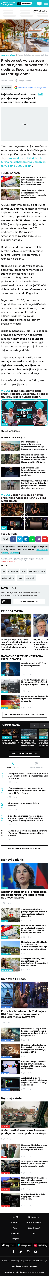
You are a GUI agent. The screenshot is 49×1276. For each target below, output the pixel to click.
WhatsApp (42, 549)
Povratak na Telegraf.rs (9, 3)
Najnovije (12, 859)
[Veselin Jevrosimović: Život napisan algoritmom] (10, 669)
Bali (40, 94)
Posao (20, 578)
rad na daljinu (8, 578)
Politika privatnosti (20, 1266)
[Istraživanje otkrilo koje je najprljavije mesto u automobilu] (10, 1200)
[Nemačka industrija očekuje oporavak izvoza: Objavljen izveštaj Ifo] (10, 702)
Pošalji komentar (29, 601)
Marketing (14, 1261)
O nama (5, 1261)
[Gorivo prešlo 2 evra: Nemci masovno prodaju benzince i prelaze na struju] (24, 1114)
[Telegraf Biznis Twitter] (21, 1251)
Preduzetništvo (8, 55)
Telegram (14, 552)
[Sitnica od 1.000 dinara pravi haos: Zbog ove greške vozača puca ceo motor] (10, 1151)
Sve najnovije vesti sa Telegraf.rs (24, 848)
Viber (5, 552)
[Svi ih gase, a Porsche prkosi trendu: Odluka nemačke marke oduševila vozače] (10, 1167)
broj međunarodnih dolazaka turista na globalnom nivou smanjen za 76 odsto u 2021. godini (23, 162)
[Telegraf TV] (35, 1251)
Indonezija (13, 571)
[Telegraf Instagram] (28, 1251)
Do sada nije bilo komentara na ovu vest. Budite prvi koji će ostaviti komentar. (21, 594)
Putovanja (30, 578)
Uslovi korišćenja (8, 561)
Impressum (26, 1261)
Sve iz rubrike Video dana (24, 754)
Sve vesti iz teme (24, 715)
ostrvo (23, 571)
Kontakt (33, 1266)
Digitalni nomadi (37, 571)
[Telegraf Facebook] (13, 1251)
